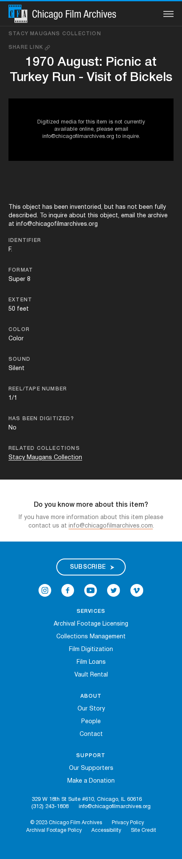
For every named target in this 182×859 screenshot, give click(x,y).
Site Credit (143, 830)
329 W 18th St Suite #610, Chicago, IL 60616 (87, 799)
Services (91, 611)
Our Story (91, 709)
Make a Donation (91, 781)
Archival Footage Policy (54, 830)
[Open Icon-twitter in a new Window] (113, 590)
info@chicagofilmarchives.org (115, 806)
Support (90, 755)
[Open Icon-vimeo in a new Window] (136, 590)
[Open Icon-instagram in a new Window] (45, 590)
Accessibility (106, 830)
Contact (91, 734)
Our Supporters (91, 768)
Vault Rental (91, 675)
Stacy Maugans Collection (54, 33)
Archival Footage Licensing (91, 624)
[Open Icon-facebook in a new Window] (67, 590)
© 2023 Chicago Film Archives (66, 822)
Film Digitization (91, 649)
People (91, 721)
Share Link (26, 47)
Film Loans (91, 662)
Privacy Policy (128, 822)
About (91, 696)
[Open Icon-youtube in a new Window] (90, 590)
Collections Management (91, 637)
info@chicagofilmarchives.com (111, 526)
